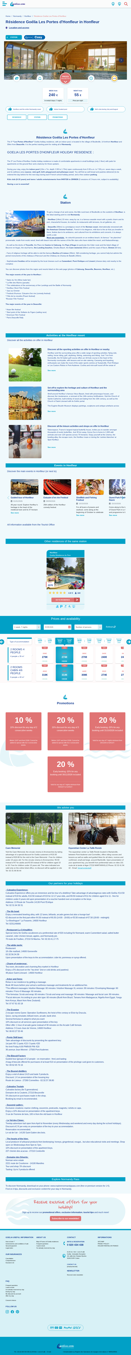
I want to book (40, 1246)
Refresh (110, 627)
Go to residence (63, 600)
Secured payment (11, 1246)
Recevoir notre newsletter (75, 1275)
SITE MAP (101, 1241)
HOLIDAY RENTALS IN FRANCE (108, 1246)
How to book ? (10, 1241)
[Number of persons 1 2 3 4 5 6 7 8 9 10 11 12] (88, 627)
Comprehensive (10, 1260)
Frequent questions (42, 1244)
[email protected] (84, 868)
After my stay (10, 1296)
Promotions (58, 117)
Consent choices (11, 1300)
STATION (13, 37)
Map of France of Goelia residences (47, 1241)
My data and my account (13, 1294)
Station (37, 117)
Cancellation (9, 1258)
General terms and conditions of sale (17, 1244)
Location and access (19, 28)
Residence (16, 117)
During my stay (10, 1291)
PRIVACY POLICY (103, 1244)
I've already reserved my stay (45, 1248)
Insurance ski (10, 1262)
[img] (8, 1312)
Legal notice (9, 1248)
